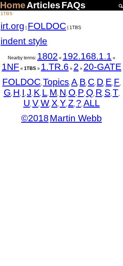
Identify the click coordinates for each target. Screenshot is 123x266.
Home (12, 5)
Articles (43, 5)
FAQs (73, 5)
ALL (92, 103)
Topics (56, 82)
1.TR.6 (55, 67)
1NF (10, 67)
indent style (24, 41)
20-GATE (102, 67)
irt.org (12, 26)
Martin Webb (76, 118)
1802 (47, 56)
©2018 (35, 118)
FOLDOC (47, 26)
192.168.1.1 (87, 56)
